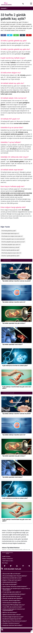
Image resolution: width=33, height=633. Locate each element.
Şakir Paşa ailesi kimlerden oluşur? (12, 596)
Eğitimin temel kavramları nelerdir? (12, 614)
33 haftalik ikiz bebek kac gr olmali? (10, 247)
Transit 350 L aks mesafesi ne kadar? (12, 607)
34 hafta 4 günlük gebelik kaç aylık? (10, 250)
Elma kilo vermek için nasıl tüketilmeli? (13, 598)
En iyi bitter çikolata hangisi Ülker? (11, 600)
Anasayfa (3, 8)
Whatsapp (16, 35)
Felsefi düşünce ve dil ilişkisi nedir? (12, 602)
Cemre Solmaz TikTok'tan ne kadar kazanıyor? (15, 586)
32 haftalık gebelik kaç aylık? (8, 230)
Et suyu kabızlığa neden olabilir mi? (12, 592)
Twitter (9, 35)
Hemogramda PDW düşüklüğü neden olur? (14, 604)
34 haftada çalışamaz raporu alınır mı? (11, 253)
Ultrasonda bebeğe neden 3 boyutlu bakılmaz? (15, 575)
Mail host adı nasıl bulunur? (10, 612)
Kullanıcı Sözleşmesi (7, 558)
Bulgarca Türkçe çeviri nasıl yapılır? (12, 580)
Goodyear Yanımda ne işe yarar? (11, 623)
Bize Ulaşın (5, 563)
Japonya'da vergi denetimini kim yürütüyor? (14, 594)
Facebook (3, 35)
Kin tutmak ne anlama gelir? (10, 584)
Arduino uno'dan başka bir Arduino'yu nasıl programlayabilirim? (14, 609)
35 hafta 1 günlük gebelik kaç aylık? (10, 255)
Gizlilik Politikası (6, 556)
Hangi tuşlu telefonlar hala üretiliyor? (12, 625)
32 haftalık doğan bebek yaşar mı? (10, 233)
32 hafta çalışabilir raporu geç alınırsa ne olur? (13, 241)
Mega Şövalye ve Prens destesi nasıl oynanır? (15, 621)
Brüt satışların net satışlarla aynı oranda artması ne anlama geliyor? (16, 589)
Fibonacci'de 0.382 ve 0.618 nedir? (12, 573)
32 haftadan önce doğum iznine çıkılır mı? (12, 236)
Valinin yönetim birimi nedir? (10, 582)
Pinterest (29, 35)
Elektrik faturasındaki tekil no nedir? (12, 578)
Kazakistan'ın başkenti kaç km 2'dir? (12, 619)
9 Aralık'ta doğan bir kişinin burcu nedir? (13, 616)
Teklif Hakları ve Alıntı (7, 560)
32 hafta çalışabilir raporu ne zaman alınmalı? (13, 239)
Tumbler (22, 35)
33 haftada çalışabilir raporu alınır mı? (11, 244)
